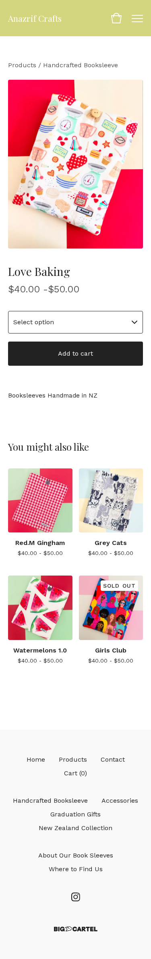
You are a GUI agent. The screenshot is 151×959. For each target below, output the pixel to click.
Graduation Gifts (75, 814)
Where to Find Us (76, 869)
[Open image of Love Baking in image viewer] (75, 164)
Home (36, 759)
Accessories (119, 800)
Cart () (75, 773)
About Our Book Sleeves (75, 855)
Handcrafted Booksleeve (80, 65)
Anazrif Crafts (35, 18)
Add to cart (75, 353)
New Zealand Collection (75, 828)
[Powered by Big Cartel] (75, 929)
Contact (113, 759)
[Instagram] (76, 897)
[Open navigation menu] (137, 18)
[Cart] (116, 18)
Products (22, 65)
